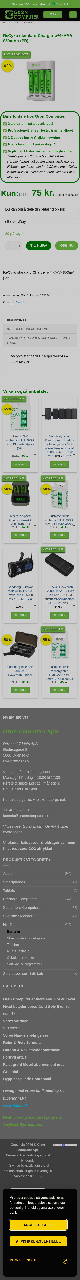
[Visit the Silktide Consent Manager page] (65, 1261)
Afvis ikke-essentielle (38, 1241)
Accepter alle (38, 1224)
